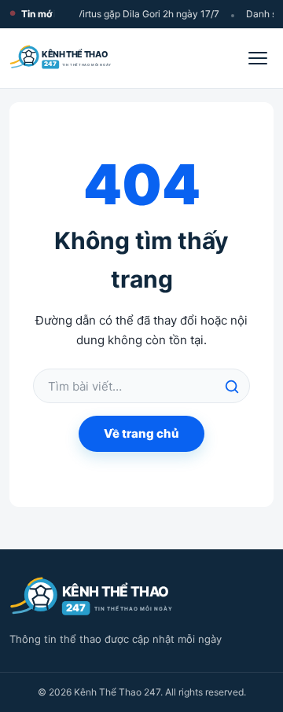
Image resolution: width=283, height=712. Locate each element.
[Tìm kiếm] (232, 386)
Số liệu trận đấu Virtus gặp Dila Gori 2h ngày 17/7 (111, 14)
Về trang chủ (141, 433)
